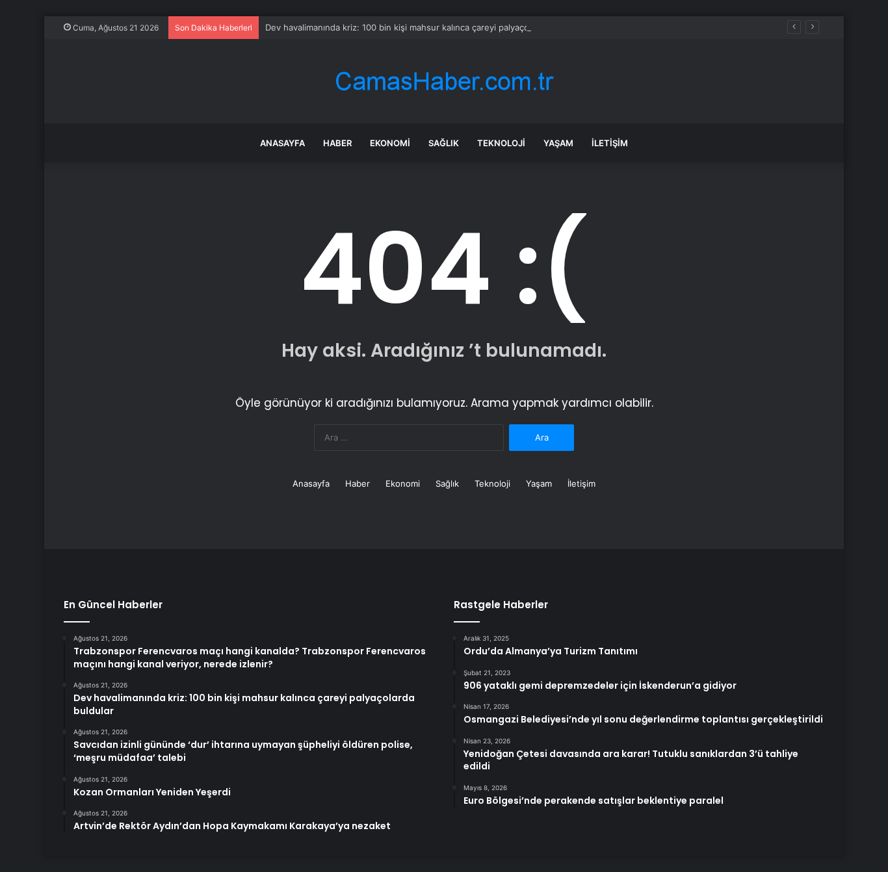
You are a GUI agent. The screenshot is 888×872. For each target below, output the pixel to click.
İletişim (610, 143)
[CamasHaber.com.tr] (444, 81)
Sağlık (443, 143)
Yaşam (558, 143)
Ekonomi (390, 143)
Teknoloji (501, 143)
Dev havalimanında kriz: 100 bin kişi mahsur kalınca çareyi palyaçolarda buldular (424, 27)
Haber (337, 143)
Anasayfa (282, 143)
